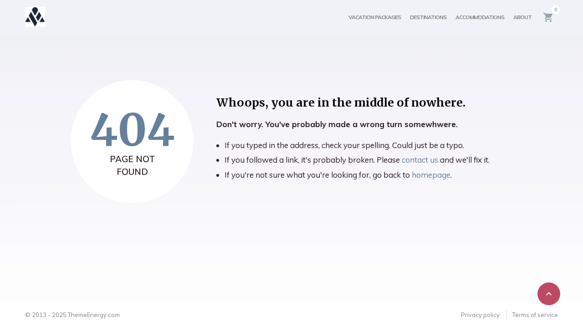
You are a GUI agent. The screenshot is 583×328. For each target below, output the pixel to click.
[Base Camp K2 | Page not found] (35, 17)
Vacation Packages (374, 17)
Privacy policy (480, 314)
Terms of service (535, 314)
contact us (420, 159)
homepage (431, 174)
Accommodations (479, 17)
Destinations (428, 17)
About (522, 17)
